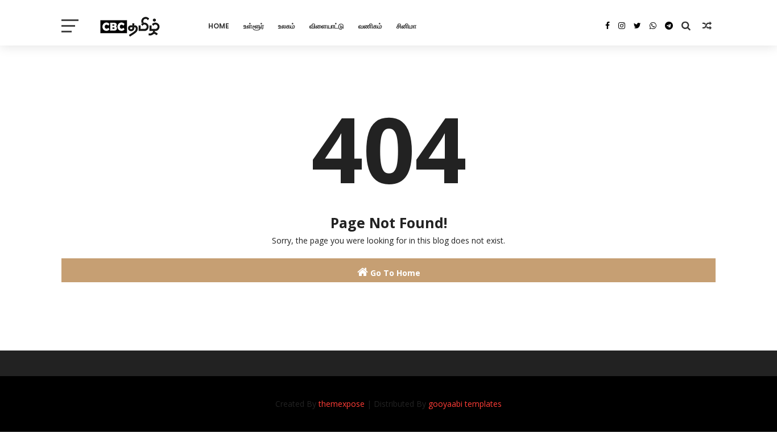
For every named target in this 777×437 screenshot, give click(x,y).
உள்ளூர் (253, 26)
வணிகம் (370, 26)
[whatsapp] (653, 25)
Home (218, 26)
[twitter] (637, 25)
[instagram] (621, 25)
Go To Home (394, 272)
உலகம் (286, 26)
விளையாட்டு (326, 26)
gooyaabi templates (465, 403)
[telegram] (669, 25)
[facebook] (607, 25)
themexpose (342, 403)
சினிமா (406, 26)
